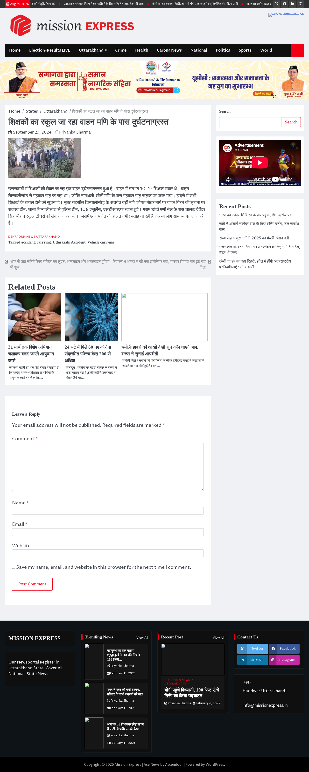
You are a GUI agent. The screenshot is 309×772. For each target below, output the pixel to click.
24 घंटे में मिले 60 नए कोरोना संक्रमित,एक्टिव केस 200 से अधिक (88, 354)
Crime (120, 50)
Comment (25, 439)
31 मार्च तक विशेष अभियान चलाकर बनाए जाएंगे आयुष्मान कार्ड (31, 354)
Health (141, 50)
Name (20, 503)
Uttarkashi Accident (69, 242)
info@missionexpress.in (265, 705)
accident (28, 242)
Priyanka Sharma (75, 132)
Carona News (169, 50)
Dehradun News (21, 237)
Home (15, 50)
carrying (44, 242)
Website (21, 546)
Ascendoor (174, 764)
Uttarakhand (91, 50)
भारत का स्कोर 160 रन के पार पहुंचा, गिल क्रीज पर (261, 4)
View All (142, 638)
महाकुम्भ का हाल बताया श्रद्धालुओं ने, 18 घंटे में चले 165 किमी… (123, 655)
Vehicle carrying (100, 242)
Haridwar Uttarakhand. (264, 691)
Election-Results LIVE (49, 50)
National (198, 50)
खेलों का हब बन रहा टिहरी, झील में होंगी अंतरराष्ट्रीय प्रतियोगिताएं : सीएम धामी (181, 4)
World (266, 50)
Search (225, 111)
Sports (245, 50)
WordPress (215, 764)
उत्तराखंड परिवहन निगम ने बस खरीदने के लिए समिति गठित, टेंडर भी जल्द (90, 4)
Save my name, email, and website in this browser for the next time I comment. (103, 567)
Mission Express (128, 764)
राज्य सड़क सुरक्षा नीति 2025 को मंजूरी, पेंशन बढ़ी (254, 238)
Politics (223, 50)
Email (20, 524)
